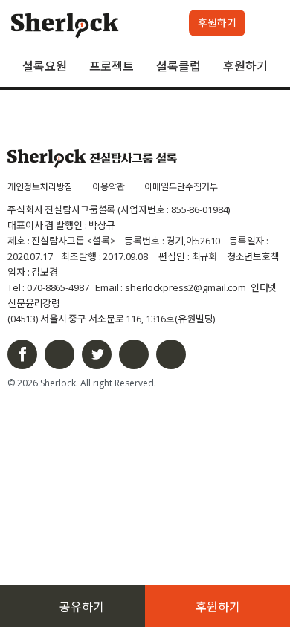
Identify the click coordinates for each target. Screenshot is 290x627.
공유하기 (81, 607)
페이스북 (22, 354)
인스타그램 (59, 354)
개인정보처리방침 (40, 187)
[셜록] (65, 27)
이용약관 (108, 187)
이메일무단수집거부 (181, 187)
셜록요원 (44, 66)
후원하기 (245, 66)
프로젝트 (111, 66)
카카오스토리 (171, 354)
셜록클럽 (178, 66)
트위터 (97, 354)
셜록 (92, 158)
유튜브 (134, 354)
